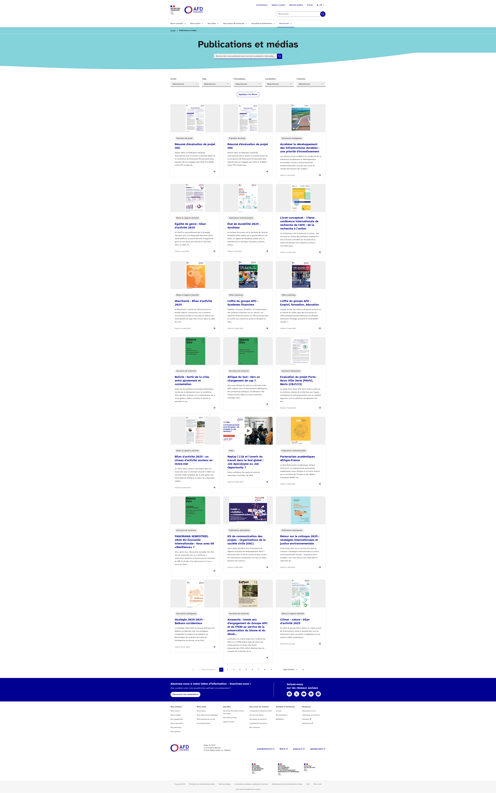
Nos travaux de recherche (233, 24)
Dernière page (303, 670)
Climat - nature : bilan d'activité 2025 (295, 621)
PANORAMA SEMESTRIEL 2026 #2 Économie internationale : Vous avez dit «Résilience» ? (194, 542)
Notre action (195, 24)
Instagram (318, 694)
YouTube (303, 694)
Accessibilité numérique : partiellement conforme (251, 784)
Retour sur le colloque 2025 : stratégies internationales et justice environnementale (299, 540)
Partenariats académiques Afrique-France (297, 458)
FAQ (307, 784)
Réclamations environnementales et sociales (287, 784)
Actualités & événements (261, 24)
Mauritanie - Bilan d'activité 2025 (193, 303)
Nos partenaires (176, 727)
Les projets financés (204, 723)
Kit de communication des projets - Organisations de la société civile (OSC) (246, 540)
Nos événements (281, 715)
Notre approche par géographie (207, 715)
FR (321, 5)
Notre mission (175, 711)
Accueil (173, 30)
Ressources (284, 24)
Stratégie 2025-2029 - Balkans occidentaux (190, 621)
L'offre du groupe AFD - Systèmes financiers (242, 303)
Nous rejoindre (175, 731)
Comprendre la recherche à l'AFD (261, 711)
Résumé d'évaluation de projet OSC (195, 146)
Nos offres (212, 24)
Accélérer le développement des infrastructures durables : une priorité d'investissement (299, 148)
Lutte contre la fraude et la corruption (248, 789)
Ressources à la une (309, 711)
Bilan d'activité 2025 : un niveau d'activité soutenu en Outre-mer (194, 460)
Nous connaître (177, 24)
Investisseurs (262, 5)
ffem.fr (282, 749)
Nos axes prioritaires (257, 715)
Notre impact (201, 711)
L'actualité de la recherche (258, 723)
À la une (278, 711)
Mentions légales (225, 784)
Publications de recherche (311, 715)
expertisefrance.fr (264, 749)
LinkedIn (311, 694)
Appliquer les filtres (248, 94)
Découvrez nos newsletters (185, 694)
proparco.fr (297, 749)
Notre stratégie (176, 715)
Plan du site (317, 784)
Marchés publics (296, 5)
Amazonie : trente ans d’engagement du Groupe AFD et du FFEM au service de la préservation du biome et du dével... (247, 627)
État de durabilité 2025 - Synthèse (244, 225)
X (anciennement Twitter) (296, 694)
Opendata (305, 719)
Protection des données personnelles (202, 784)
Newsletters (280, 719)
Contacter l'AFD (180, 784)
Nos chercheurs (255, 727)
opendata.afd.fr (316, 749)
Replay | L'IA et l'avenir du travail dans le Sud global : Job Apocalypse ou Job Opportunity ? (245, 462)
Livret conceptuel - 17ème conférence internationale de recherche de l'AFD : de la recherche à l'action (299, 223)
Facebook (289, 694)
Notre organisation (177, 723)
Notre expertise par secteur (206, 719)
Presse (310, 5)
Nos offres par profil (230, 717)
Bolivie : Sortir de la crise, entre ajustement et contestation (192, 381)
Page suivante (289, 670)
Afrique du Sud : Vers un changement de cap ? (243, 379)
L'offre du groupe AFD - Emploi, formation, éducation (299, 303)
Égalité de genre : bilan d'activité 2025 (190, 225)
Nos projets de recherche (258, 719)
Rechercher (322, 14)
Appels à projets (278, 5)
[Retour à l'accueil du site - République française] (199, 10)
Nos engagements (177, 719)
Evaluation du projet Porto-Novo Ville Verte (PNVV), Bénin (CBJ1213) (298, 381)
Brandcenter (306, 723)
